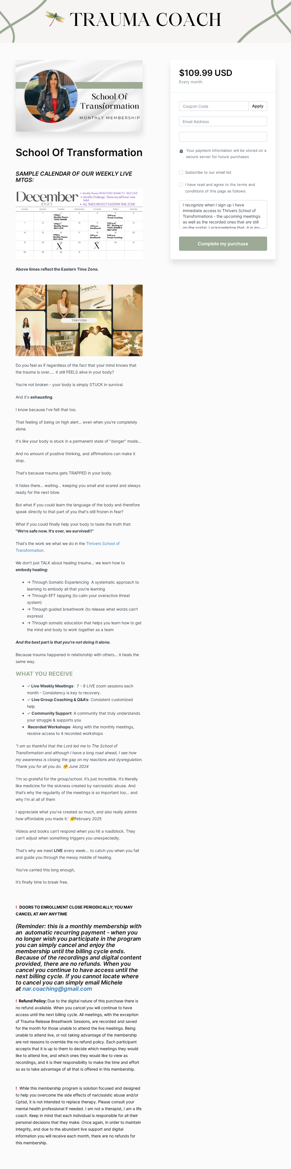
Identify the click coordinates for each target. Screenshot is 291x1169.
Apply (257, 105)
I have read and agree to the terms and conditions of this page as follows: (220, 187)
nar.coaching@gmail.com (57, 988)
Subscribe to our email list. (208, 172)
